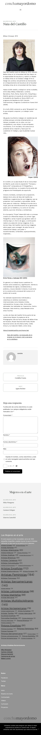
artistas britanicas (10, 558)
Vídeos (3, 700)
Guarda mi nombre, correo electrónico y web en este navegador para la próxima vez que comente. (21, 459)
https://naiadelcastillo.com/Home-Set (16, 330)
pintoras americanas (8, 620)
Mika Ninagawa (8, 502)
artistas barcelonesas (26, 555)
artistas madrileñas (13, 594)
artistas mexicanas (9, 597)
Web (4, 449)
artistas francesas (10, 578)
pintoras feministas (27, 628)
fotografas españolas (11, 618)
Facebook (4, 678)
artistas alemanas (9, 548)
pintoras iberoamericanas (14, 633)
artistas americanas (12, 550)
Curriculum (4, 704)
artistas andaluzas (8, 552)
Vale (20, 732)
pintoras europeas (8, 629)
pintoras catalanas (8, 622)
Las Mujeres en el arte (12, 535)
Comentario (7, 415)
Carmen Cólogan (9, 510)
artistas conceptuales (11, 563)
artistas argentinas (24, 552)
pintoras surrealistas (28, 638)
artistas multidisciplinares (17, 602)
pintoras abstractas (29, 618)
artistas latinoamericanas (17, 591)
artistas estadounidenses (11, 571)
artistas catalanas (11, 560)
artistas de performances (25, 565)
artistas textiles (9, 613)
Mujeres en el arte (9, 21)
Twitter (3, 681)
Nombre (6, 435)
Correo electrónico (10, 442)
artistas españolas (15, 568)
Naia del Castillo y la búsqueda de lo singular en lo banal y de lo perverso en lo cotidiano (19, 337)
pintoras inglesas (32, 634)
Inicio (3, 690)
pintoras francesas (9, 631)
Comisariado (5, 697)
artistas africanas (22, 545)
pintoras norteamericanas (10, 638)
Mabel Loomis (6, 658)
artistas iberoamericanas (16, 583)
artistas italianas (7, 588)
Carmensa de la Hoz (8, 656)
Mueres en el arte (7, 694)
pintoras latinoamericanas (11, 636)
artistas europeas (30, 571)
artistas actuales (8, 545)
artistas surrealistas (26, 611)
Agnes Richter (20, 389)
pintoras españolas (13, 625)
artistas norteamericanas (16, 608)
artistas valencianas (27, 613)
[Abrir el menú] (20, 10)
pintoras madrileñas (30, 636)
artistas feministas (17, 574)
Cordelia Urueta (20, 378)
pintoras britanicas (24, 620)
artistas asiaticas (9, 555)
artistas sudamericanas (9, 611)
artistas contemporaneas (9, 565)
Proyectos (4, 707)
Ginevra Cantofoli (9, 517)
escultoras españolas (10, 616)
